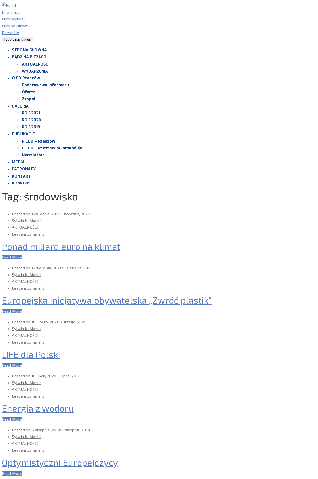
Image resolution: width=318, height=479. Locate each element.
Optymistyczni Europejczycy (60, 462)
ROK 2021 (31, 113)
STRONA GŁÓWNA (29, 50)
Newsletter (33, 155)
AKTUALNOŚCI (35, 64)
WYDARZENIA (35, 71)
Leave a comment (28, 234)
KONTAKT (21, 176)
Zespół (28, 99)
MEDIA (18, 162)
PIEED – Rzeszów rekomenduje (52, 148)
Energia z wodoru (38, 408)
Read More (12, 257)
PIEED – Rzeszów (38, 141)
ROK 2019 (31, 127)
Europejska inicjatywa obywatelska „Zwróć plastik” (107, 300)
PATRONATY (24, 169)
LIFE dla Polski (31, 354)
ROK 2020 (31, 120)
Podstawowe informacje (46, 85)
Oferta (28, 92)
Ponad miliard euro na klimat (61, 246)
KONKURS (21, 183)
